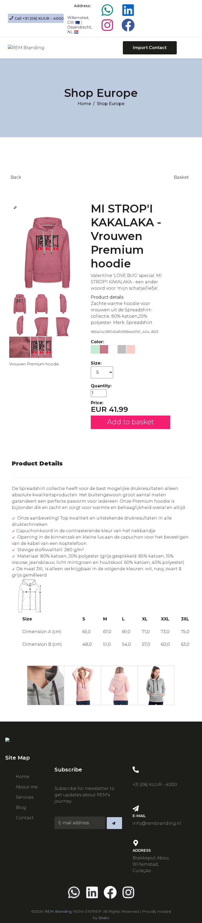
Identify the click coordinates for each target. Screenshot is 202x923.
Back (16, 177)
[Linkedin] (128, 10)
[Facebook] (128, 25)
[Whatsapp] (107, 10)
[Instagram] (107, 25)
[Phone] (136, 769)
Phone (140, 777)
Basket (181, 177)
